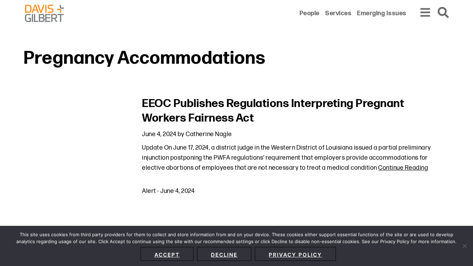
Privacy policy (295, 254)
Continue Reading (403, 167)
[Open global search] (443, 13)
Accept (167, 254)
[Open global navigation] (425, 13)
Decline (224, 254)
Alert (149, 191)
